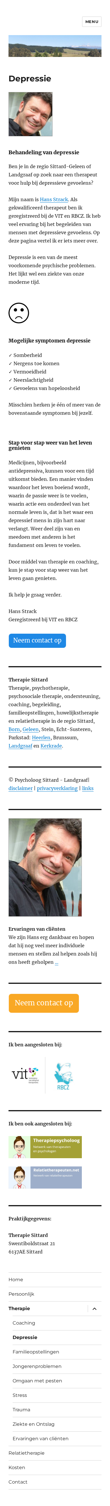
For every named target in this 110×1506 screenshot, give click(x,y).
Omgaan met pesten (37, 1381)
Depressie (25, 1337)
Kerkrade (51, 746)
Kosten (17, 1467)
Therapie (19, 1308)
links (88, 788)
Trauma (21, 1409)
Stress (20, 1395)
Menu (91, 21)
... (56, 962)
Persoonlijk (21, 1294)
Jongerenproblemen (37, 1366)
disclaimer (21, 788)
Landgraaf (20, 746)
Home (16, 1279)
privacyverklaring (57, 788)
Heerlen (41, 737)
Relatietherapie (27, 1453)
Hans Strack (54, 199)
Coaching (24, 1323)
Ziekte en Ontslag (34, 1424)
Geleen (31, 729)
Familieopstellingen (36, 1352)
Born (14, 729)
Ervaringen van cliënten (41, 1438)
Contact (18, 1482)
